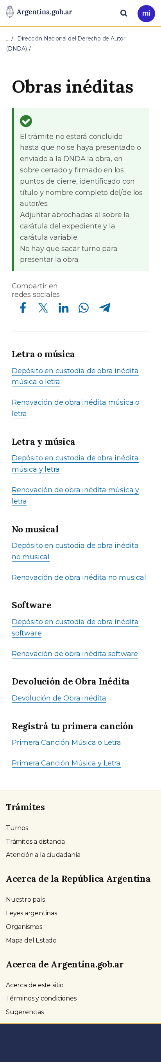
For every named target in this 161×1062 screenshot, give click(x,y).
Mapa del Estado (31, 940)
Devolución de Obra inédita (59, 698)
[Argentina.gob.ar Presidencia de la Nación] (39, 12)
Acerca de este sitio (35, 985)
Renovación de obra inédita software (75, 653)
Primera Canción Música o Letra (66, 742)
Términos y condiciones (41, 998)
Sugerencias (25, 1012)
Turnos (17, 828)
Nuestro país (25, 899)
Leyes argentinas (31, 913)
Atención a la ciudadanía (43, 854)
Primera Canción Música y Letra (66, 763)
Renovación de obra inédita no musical (79, 577)
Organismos (24, 926)
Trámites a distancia (35, 841)
